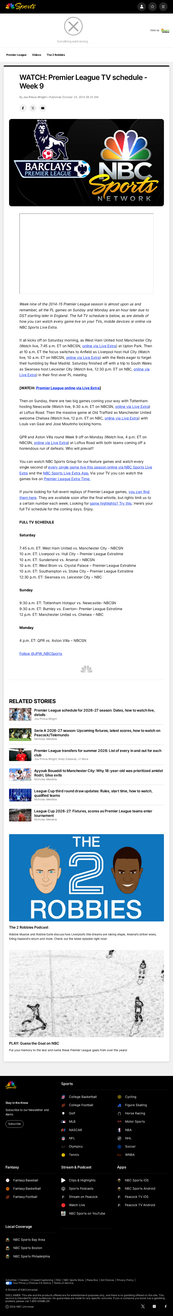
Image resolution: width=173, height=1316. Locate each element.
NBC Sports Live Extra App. (66, 473)
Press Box (92, 1280)
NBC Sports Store (74, 1280)
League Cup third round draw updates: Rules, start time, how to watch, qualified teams (93, 793)
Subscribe (14, 1123)
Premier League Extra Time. (67, 479)
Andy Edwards (67, 759)
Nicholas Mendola (45, 739)
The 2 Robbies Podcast (29, 927)
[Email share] (42, 108)
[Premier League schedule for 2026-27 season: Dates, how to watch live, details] (20, 714)
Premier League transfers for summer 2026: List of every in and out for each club (97, 752)
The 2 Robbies (56, 54)
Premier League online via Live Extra (68, 388)
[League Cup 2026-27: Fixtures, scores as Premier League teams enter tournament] (20, 815)
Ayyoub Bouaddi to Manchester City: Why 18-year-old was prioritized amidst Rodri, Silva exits (98, 772)
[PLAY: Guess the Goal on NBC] (86, 993)
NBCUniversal (29, 1289)
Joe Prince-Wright (35, 97)
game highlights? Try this (111, 503)
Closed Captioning (42, 1280)
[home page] (20, 6)
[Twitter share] (32, 108)
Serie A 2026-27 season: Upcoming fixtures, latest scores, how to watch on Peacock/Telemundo (97, 732)
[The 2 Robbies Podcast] (86, 877)
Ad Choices (107, 1280)
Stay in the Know (16, 1102)
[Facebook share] (23, 108)
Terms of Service (63, 1283)
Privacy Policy (125, 1280)
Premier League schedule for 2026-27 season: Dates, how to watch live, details (94, 712)
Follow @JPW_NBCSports (40, 653)
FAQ (58, 1280)
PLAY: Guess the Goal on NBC (34, 1043)
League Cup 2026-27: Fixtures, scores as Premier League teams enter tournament (93, 813)
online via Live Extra (99, 346)
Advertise (11, 1280)
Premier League (16, 54)
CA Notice (45, 1283)
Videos (36, 54)
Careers (24, 1280)
